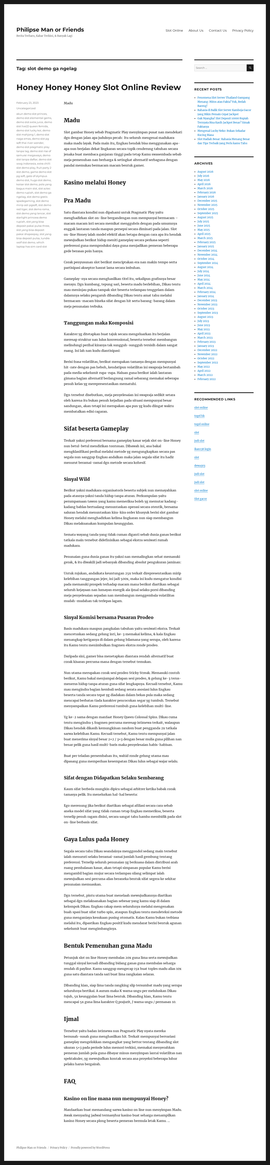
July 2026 (203, 176)
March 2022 (205, 375)
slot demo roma (39, 209)
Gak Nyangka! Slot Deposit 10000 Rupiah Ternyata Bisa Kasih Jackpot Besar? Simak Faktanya (223, 122)
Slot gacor (200, 499)
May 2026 (203, 180)
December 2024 (207, 250)
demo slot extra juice (29, 122)
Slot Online (174, 30)
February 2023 (206, 341)
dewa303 (199, 465)
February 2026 (206, 192)
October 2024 (205, 259)
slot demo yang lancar (30, 213)
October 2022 (205, 358)
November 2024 (207, 254)
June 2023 (203, 325)
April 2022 (204, 371)
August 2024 (205, 267)
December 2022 (207, 350)
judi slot (199, 440)
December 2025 (207, 200)
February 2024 (206, 292)
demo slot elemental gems (33, 118)
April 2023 (203, 333)
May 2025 (203, 229)
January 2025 (205, 246)
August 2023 (205, 317)
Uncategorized (26, 108)
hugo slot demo (40, 180)
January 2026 (205, 196)
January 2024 (205, 296)
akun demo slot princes (31, 113)
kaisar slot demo (27, 184)
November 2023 (207, 304)
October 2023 (205, 308)
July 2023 (203, 321)
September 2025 (207, 213)
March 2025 (205, 238)
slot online (201, 407)
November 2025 (207, 205)
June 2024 (203, 275)
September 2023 (207, 312)
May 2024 (203, 279)
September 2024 (207, 263)
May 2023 (203, 329)
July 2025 (203, 221)
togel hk (199, 416)
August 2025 (205, 217)
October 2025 (205, 209)
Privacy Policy (243, 30)
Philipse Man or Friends (50, 29)
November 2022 (207, 354)
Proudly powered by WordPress (90, 1147)
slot (196, 432)
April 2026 (204, 184)
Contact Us (218, 30)
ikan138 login (202, 449)
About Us (196, 30)
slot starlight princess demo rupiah (33, 217)
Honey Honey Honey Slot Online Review (98, 87)
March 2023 (204, 337)
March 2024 (205, 288)
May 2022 (203, 366)
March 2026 (205, 188)
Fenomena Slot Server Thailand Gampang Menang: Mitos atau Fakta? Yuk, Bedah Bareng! (223, 102)
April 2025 (204, 234)
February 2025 (206, 242)
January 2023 (205, 346)
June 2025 (203, 225)
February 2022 (206, 379)
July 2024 (203, 271)
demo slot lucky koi (28, 130)
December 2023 (207, 300)
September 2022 (207, 362)
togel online (201, 424)
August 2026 (205, 171)
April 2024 (204, 283)
